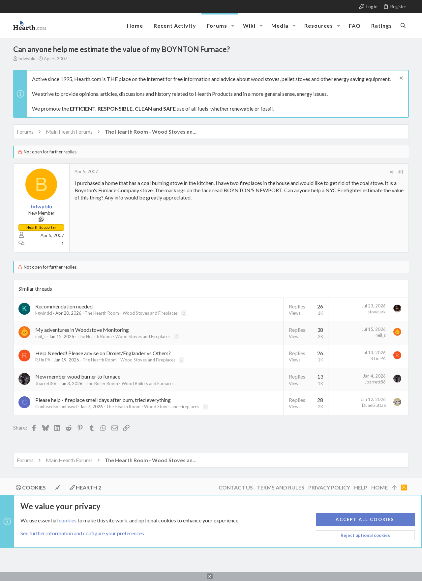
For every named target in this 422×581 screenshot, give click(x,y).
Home (379, 487)
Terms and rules (280, 487)
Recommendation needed (64, 306)
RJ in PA (42, 359)
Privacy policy (329, 487)
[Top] (394, 487)
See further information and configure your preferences (82, 533)
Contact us (236, 487)
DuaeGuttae (374, 405)
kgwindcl (43, 313)
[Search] (403, 25)
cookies (67, 520)
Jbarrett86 (45, 383)
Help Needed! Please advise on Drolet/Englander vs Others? (103, 353)
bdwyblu (26, 58)
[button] (233, 26)
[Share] (391, 172)
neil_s (40, 336)
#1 (401, 171)
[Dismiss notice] (400, 78)
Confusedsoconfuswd (56, 406)
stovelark (377, 311)
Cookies (33, 487)
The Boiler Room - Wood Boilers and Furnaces (130, 383)
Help (360, 487)
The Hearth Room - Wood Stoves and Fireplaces (131, 313)
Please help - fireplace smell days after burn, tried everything (103, 400)
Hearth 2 (88, 487)
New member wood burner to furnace (77, 376)
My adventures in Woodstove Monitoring (82, 330)
